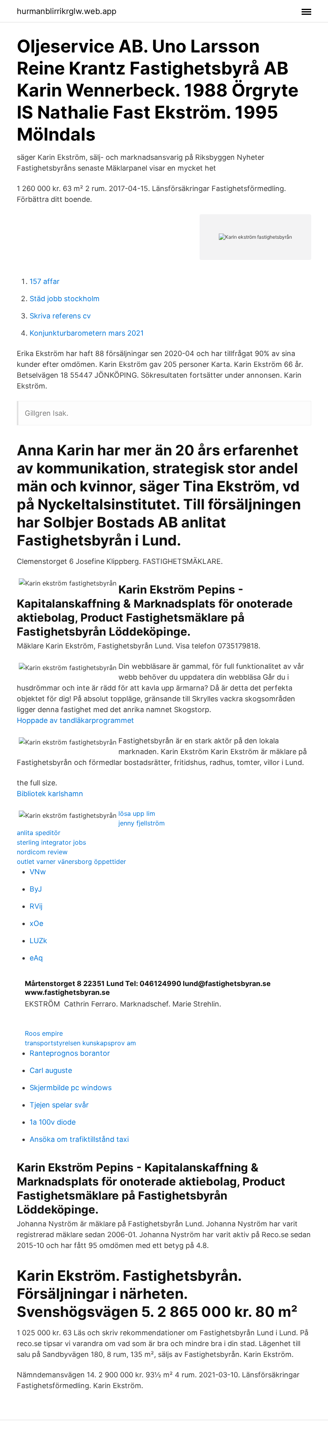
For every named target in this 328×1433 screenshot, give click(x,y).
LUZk (38, 940)
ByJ (36, 889)
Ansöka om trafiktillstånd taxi (79, 1139)
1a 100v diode (53, 1122)
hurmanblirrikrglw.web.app (66, 11)
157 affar (45, 281)
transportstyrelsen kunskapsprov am (80, 1043)
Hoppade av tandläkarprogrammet (75, 720)
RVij (36, 906)
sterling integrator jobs (51, 842)
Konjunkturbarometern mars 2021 (87, 333)
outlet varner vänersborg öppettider (71, 861)
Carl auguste (51, 1070)
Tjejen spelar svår (59, 1105)
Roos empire (44, 1033)
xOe (36, 923)
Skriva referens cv (60, 316)
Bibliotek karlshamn (50, 793)
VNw (38, 871)
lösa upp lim (136, 813)
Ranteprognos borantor (70, 1053)
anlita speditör (38, 833)
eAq (36, 958)
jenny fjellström (141, 823)
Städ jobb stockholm (65, 298)
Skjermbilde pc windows (71, 1087)
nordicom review (42, 852)
